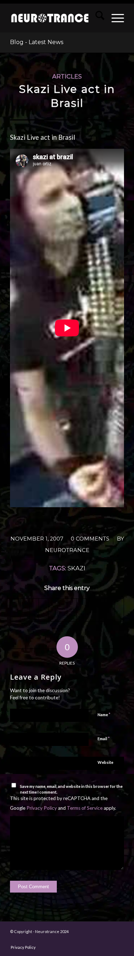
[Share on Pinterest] (43, 610)
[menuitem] (96, 18)
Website (105, 762)
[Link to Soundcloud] (109, 610)
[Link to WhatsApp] (97, 939)
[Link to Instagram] (100, 610)
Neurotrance (67, 550)
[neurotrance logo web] (50, 18)
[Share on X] (24, 610)
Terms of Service (85, 808)
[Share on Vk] (71, 610)
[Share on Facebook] (15, 610)
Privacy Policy (41, 808)
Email (104, 738)
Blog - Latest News (36, 42)
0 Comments (90, 539)
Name (104, 714)
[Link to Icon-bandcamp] (118, 939)
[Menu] (114, 18)
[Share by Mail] (90, 610)
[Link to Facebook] (33, 939)
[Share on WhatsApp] (34, 610)
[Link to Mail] (86, 939)
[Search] (96, 18)
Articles (67, 76)
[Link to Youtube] (118, 610)
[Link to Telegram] (108, 939)
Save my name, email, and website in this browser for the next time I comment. (71, 789)
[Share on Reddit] (81, 610)
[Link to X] (65, 939)
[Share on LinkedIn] (53, 610)
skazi (76, 568)
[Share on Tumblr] (62, 610)
